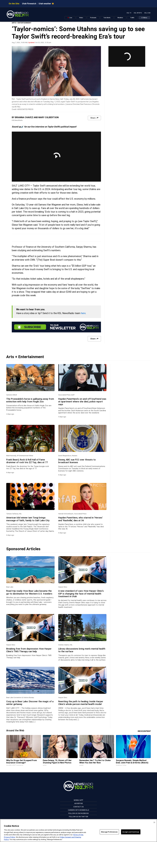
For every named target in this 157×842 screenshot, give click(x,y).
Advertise (78, 803)
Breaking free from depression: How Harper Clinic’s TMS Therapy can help (29, 650)
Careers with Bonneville (78, 810)
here (83, 313)
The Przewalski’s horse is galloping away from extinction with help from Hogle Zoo (30, 400)
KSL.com (147, 13)
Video (81, 17)
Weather (120, 17)
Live (70, 17)
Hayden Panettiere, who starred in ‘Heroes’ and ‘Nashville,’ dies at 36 (80, 519)
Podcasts (93, 17)
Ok (154, 822)
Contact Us (78, 807)
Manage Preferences (109, 832)
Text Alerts (106, 17)
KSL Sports (138, 13)
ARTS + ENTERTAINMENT (21, 23)
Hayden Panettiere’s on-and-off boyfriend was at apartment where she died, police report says (82, 402)
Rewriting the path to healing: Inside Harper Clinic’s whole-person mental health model (80, 703)
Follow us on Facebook (78, 813)
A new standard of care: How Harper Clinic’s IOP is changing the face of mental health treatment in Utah (81, 594)
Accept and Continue (130, 832)
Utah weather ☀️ (46, 3)
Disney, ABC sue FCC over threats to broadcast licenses (77, 461)
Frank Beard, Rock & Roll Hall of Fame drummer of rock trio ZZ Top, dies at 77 (27, 461)
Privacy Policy (9, 837)
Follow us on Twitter (78, 817)
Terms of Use (78, 835)
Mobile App (78, 800)
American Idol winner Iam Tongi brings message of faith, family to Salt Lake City (27, 519)
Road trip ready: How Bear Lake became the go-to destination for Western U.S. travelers (29, 592)
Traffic (132, 17)
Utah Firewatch (29, 3)
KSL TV (129, 13)
